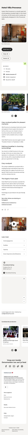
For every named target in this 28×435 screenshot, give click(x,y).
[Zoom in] (24, 297)
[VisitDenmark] (8, 372)
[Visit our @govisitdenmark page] (18, 366)
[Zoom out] (24, 301)
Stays (4, 54)
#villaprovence (5, 202)
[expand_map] (24, 278)
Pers (5, 395)
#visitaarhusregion (7, 204)
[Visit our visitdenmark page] (14, 366)
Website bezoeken (10, 74)
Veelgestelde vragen (9, 415)
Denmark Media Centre (9, 407)
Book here (6, 49)
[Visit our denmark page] (6, 366)
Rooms (5, 58)
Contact (6, 417)
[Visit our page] (10, 366)
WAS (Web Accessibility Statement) (18, 430)
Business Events (8, 397)
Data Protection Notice (5, 430)
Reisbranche (7, 399)
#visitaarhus (13, 202)
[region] (14, 224)
